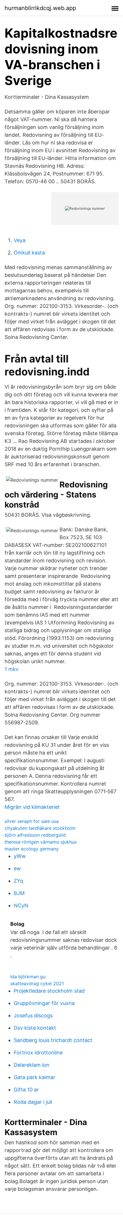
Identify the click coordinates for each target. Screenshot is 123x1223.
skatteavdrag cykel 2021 (37, 983)
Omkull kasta (29, 253)
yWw (20, 856)
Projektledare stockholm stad (49, 991)
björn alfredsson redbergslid (35, 835)
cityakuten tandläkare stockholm (40, 828)
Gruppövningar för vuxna (44, 1003)
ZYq (18, 881)
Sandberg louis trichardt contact (53, 1040)
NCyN (21, 905)
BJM (19, 893)
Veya (19, 240)
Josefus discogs (33, 1015)
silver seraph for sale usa (32, 821)
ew (17, 868)
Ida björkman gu (27, 976)
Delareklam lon (31, 1065)
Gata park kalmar (34, 1077)
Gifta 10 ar (26, 1090)
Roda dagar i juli (33, 1102)
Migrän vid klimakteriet (32, 807)
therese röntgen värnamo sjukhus (41, 842)
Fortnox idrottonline (38, 1053)
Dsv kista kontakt (35, 1028)
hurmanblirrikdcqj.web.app (40, 8)
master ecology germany (32, 849)
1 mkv (12, 669)
